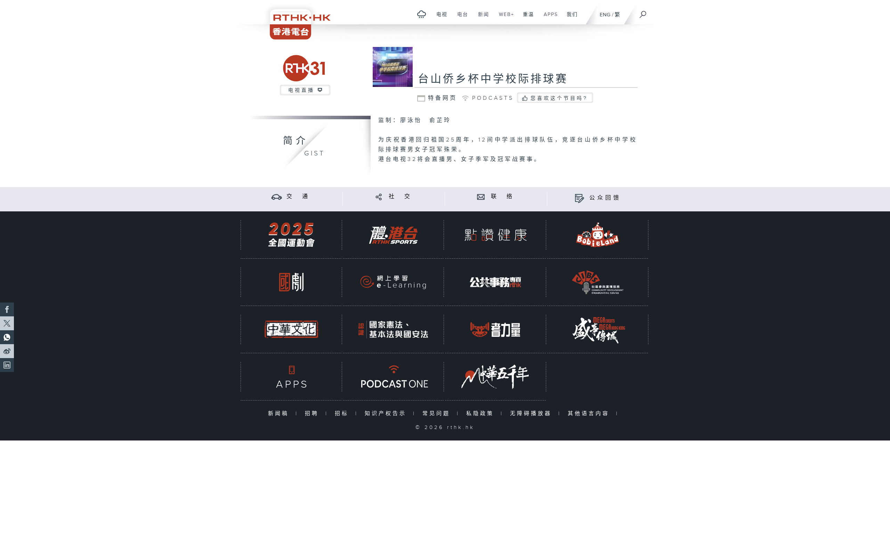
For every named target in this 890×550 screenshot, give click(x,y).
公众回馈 (605, 198)
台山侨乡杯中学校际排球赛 (493, 79)
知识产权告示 (387, 413)
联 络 (503, 196)
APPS (548, 18)
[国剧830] (291, 282)
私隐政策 (481, 413)
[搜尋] (643, 12)
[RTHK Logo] (295, 20)
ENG (605, 15)
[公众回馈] (579, 198)
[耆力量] (495, 329)
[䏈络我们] (481, 197)
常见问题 (437, 413)
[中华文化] (291, 329)
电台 (460, 18)
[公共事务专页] (495, 282)
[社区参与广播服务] (597, 282)
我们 (569, 18)
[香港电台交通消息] (276, 197)
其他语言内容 (590, 413)
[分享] (379, 197)
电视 (439, 18)
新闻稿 (280, 413)
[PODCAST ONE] (393, 376)
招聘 (313, 413)
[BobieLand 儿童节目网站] (597, 235)
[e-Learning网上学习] (393, 282)
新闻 (481, 18)
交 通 (298, 196)
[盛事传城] (597, 329)
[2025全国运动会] (291, 235)
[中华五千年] (495, 376)
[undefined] (421, 14)
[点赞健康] (495, 235)
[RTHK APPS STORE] (291, 376)
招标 (343, 413)
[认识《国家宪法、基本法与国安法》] (393, 329)
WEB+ (504, 18)
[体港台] (393, 235)
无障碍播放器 (532, 413)
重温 (526, 18)
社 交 (400, 196)
